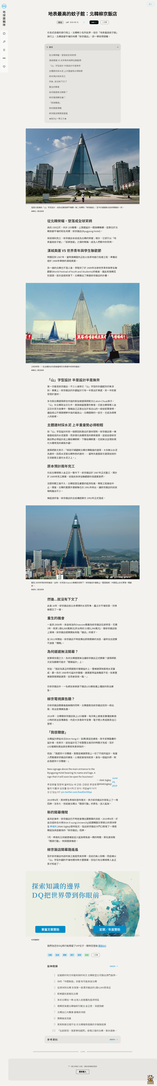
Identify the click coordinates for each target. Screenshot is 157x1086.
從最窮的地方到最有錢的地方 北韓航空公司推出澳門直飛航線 (87, 975)
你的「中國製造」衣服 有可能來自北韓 (77, 981)
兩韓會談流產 (64, 1018)
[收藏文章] (84, 22)
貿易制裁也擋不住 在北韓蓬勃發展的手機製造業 (81, 1024)
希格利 (53, 826)
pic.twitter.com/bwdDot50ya (76, 792)
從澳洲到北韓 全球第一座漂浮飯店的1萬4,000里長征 (84, 987)
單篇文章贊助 (50, 929)
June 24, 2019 (115, 781)
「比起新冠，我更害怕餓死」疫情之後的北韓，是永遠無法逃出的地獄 (87, 1031)
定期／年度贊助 (109, 929)
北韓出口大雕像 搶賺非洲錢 (71, 1012)
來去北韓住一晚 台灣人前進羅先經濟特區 (78, 999)
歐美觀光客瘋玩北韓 (67, 993)
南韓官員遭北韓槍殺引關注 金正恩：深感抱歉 (80, 1006)
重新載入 (82, 1072)
